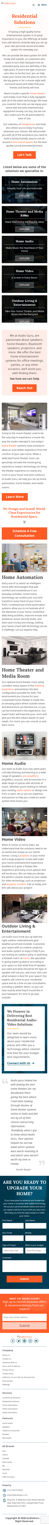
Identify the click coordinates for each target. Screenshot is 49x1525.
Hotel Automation (9, 1412)
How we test (7, 1381)
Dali (4, 1451)
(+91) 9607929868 (15, 1490)
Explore (24, 195)
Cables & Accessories (11, 1430)
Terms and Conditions (11, 1366)
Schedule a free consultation (24, 533)
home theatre (37, 93)
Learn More (15, 497)
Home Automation (10, 1405)
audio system (24, 790)
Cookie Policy (7, 1373)
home (26, 958)
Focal (4, 1473)
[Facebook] (12, 1342)
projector (25, 855)
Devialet (5, 1458)
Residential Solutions (10, 1401)
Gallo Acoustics (8, 1477)
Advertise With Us (9, 1362)
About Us (6, 1355)
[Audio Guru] (8, 3)
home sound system (22, 142)
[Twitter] (18, 1342)
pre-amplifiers (30, 776)
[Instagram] (30, 1342)
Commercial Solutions (11, 1397)
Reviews (5, 1434)
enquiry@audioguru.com (17, 1495)
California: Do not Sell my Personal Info (18, 1377)
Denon (5, 1454)
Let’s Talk (24, 155)
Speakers (6, 1427)
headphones (28, 124)
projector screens (16, 884)
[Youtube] (36, 1342)
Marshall (6, 1469)
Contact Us (6, 1359)
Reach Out (24, 388)
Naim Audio (7, 1462)
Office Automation (9, 1409)
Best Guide (6, 1438)
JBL (3, 1466)
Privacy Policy (8, 1370)
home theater (9, 445)
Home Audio (7, 1423)
